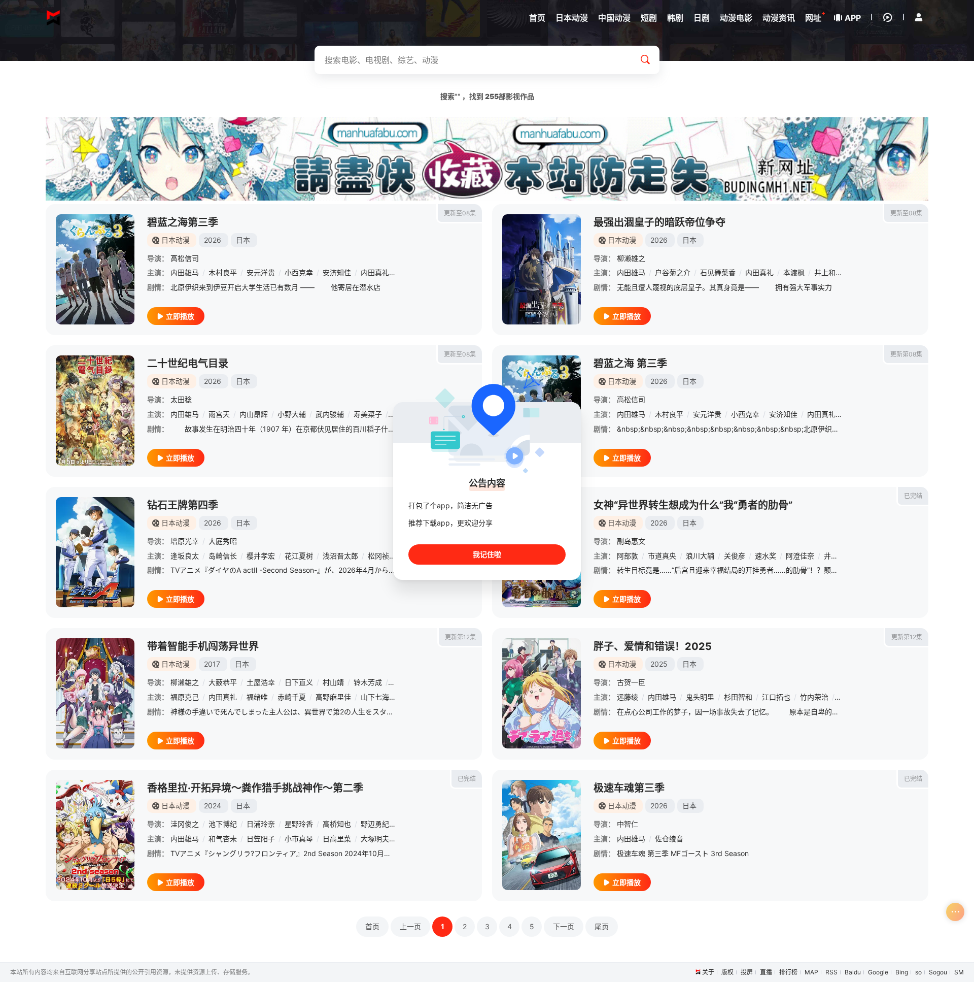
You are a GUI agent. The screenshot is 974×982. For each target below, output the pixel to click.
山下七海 (375, 697)
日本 (243, 240)
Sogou (938, 972)
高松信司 (184, 258)
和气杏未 (222, 838)
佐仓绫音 (669, 838)
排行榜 (788, 972)
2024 (212, 805)
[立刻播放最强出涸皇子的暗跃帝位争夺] (541, 269)
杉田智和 (738, 697)
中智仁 (627, 824)
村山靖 (333, 682)
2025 (659, 664)
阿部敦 (627, 555)
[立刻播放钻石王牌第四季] (95, 552)
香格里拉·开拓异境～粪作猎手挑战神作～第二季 (255, 788)
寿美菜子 (368, 414)
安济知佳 (337, 272)
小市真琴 (299, 838)
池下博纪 (222, 824)
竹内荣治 (814, 697)
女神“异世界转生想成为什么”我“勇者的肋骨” (693, 505)
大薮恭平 (222, 682)
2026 (212, 240)
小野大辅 (291, 414)
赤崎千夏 (291, 697)
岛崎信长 (222, 555)
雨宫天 (219, 414)
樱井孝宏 (261, 555)
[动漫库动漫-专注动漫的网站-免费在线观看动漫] (53, 17)
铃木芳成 (368, 682)
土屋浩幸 (261, 682)
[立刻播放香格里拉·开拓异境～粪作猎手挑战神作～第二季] (95, 835)
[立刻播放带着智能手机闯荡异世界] (95, 693)
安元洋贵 (261, 272)
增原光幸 (184, 541)
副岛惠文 (631, 541)
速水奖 (765, 555)
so (918, 972)
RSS (831, 972)
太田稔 (181, 399)
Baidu (853, 972)
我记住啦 (487, 554)
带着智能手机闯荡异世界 (203, 646)
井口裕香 (838, 555)
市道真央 (662, 555)
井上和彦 (828, 272)
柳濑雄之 (631, 258)
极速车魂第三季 (629, 788)
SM (959, 972)
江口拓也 (776, 697)
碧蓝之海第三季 (182, 222)
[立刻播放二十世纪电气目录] (95, 410)
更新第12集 (460, 637)
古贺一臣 (631, 682)
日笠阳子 (261, 838)
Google (878, 972)
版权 (727, 972)
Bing (901, 972)
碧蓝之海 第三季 (630, 363)
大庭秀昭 (222, 541)
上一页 (410, 926)
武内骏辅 (330, 414)
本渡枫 (794, 272)
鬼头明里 (700, 697)
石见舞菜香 (718, 272)
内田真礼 (375, 272)
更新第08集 (906, 354)
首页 (372, 926)
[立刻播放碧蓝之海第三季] (95, 269)
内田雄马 (184, 272)
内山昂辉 (253, 414)
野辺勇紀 (375, 824)
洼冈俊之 (184, 824)
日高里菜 (337, 838)
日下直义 (299, 682)
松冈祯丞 (382, 555)
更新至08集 (460, 213)
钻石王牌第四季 (182, 505)
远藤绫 (627, 697)
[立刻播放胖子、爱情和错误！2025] (541, 693)
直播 (766, 972)
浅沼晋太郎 (340, 555)
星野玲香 (299, 824)
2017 (212, 664)
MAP (811, 972)
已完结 (913, 496)
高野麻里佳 (333, 697)
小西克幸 (299, 272)
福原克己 (184, 697)
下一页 (563, 926)
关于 (708, 972)
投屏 (747, 972)
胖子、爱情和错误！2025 (653, 646)
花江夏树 (299, 555)
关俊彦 (734, 555)
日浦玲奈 (261, 824)
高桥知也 (337, 824)
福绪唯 (257, 697)
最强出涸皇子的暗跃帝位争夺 (659, 222)
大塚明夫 (375, 838)
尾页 (602, 926)
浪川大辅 (700, 555)
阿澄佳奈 (800, 555)
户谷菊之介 (672, 272)
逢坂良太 (184, 555)
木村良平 (222, 272)
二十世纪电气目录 (187, 363)
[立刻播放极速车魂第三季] (541, 835)
